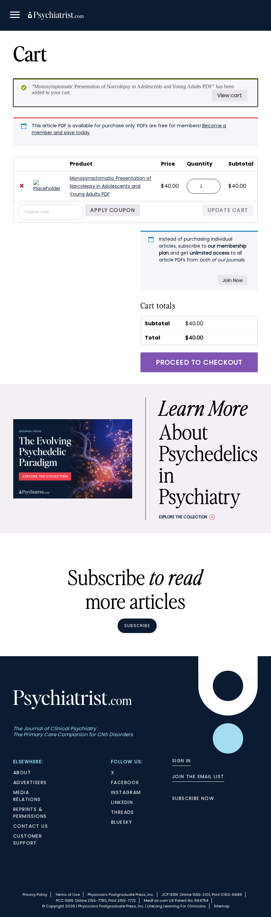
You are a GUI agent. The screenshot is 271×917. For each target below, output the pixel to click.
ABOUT (22, 772)
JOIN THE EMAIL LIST (198, 776)
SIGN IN (181, 760)
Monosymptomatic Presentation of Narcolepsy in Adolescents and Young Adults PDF (110, 186)
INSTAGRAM (126, 792)
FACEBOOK (125, 782)
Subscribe (137, 625)
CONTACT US (30, 826)
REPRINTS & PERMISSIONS (30, 812)
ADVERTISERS (30, 782)
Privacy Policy (34, 894)
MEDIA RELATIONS (27, 796)
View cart (229, 95)
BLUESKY (122, 822)
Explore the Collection (183, 517)
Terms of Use (67, 894)
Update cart (228, 210)
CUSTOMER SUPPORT (27, 839)
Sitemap (221, 906)
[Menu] (15, 16)
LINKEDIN (122, 802)
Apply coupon (112, 210)
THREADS (122, 812)
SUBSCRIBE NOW (193, 798)
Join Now (232, 280)
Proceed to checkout (199, 362)
